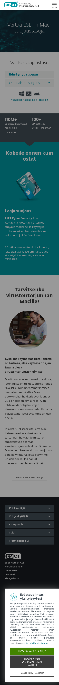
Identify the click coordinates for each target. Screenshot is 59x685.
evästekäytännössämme (35, 642)
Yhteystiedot (12, 578)
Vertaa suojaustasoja (29, 477)
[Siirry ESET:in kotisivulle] (21, 5)
